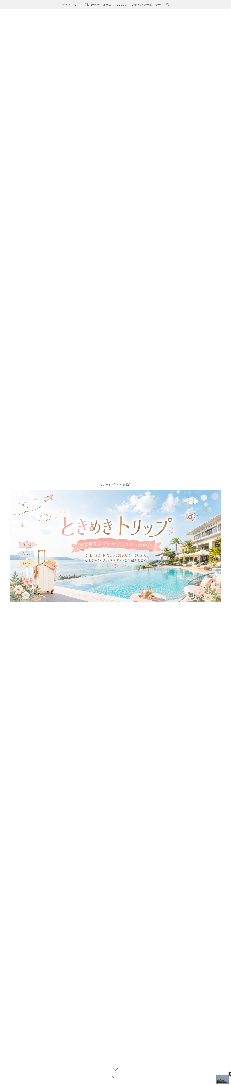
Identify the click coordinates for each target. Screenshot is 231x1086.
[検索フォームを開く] (167, 4)
